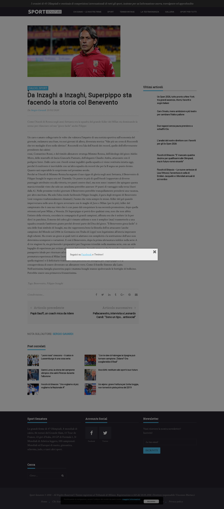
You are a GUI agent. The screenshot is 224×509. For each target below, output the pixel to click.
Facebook (86, 254)
